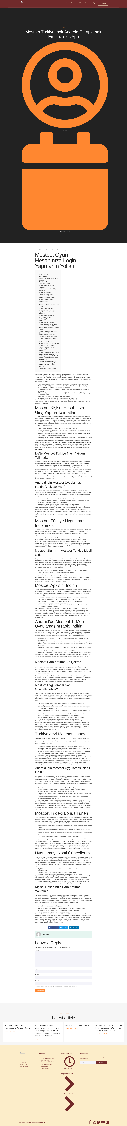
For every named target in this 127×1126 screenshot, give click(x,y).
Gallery (81, 3)
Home (59, 3)
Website (37, 981)
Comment (38, 950)
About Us (87, 3)
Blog (94, 3)
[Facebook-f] (90, 1122)
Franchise (73, 3)
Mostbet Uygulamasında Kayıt (47, 347)
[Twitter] (98, 1122)
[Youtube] (103, 1122)
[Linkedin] (107, 1122)
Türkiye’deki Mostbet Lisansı (46, 303)
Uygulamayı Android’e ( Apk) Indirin (48, 363)
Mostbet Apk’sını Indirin (45, 292)
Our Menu (65, 3)
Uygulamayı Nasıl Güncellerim (47, 310)
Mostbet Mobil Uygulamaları (46, 345)
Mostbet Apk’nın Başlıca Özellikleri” (48, 356)
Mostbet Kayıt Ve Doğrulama (46, 322)
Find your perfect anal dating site (77, 1025)
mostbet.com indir (39, 449)
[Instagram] (94, 1122)
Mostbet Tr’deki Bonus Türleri (47, 308)
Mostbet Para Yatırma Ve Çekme (47, 297)
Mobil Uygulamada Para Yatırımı (47, 361)
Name (37, 969)
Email (37, 975)
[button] (53, 927)
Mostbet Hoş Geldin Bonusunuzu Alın (49, 343)
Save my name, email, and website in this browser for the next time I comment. (56, 986)
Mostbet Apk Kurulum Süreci (46, 341)
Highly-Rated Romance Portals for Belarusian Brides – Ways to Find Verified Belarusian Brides (108, 1028)
